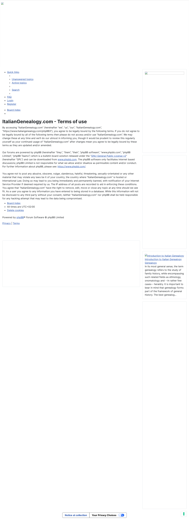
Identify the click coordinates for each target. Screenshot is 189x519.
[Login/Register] (112, 61)
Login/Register (101, 61)
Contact (82, 61)
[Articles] (40, 61)
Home (7, 61)
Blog (69, 61)
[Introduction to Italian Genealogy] (164, 255)
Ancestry (52, 61)
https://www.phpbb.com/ (71, 166)
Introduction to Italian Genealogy (163, 259)
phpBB (20, 217)
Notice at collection (76, 515)
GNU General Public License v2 (108, 155)
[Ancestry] (60, 61)
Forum (20, 61)
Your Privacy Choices (104, 515)
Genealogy (151, 262)
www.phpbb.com (67, 159)
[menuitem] (22, 79)
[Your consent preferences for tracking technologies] (184, 514)
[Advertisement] (94, 33)
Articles (33, 61)
